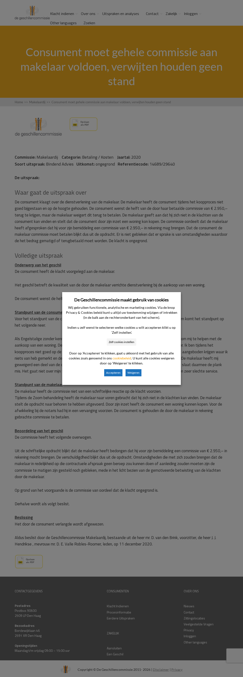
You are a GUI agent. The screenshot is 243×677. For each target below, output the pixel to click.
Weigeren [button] (133, 372)
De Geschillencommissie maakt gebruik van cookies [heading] (121, 299)
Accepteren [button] (113, 372)
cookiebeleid (121, 358)
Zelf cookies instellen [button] (121, 342)
